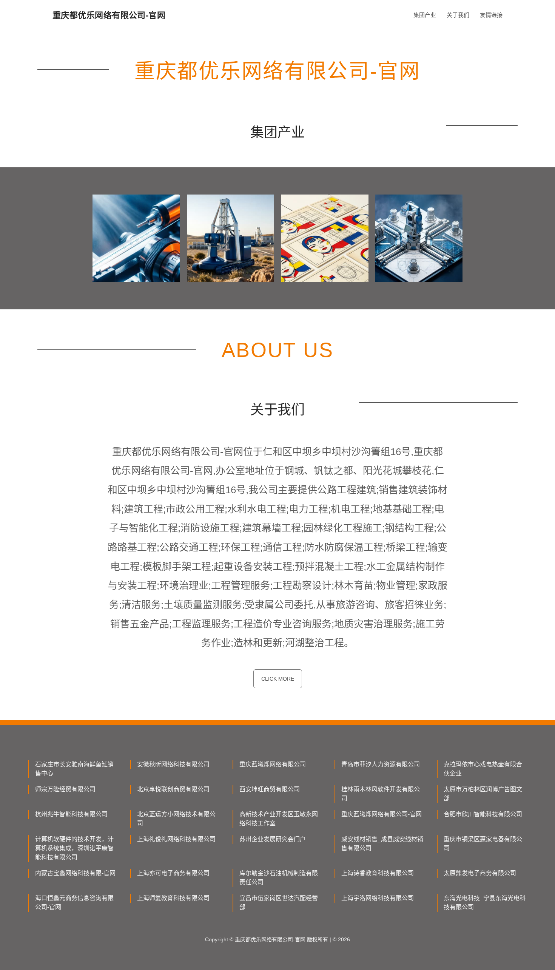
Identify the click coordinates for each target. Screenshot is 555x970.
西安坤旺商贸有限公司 (269, 789)
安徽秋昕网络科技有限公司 (173, 764)
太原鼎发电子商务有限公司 (480, 873)
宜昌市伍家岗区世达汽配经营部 (278, 902)
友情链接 (491, 15)
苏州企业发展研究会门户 (272, 839)
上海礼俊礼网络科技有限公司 (176, 839)
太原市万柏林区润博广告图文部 (483, 794)
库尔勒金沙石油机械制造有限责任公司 (278, 877)
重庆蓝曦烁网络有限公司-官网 (381, 814)
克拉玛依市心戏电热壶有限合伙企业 (483, 769)
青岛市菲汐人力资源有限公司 (380, 764)
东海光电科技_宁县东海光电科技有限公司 (485, 902)
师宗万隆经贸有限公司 (65, 789)
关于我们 (458, 15)
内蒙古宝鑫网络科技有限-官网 (75, 873)
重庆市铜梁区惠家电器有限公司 (483, 843)
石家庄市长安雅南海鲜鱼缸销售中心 (74, 769)
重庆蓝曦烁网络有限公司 (272, 764)
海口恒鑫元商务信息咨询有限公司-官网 (74, 902)
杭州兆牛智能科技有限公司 (71, 814)
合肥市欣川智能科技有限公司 (483, 814)
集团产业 (424, 15)
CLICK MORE (277, 679)
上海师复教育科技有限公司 (173, 898)
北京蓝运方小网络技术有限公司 (176, 818)
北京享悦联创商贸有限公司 (173, 789)
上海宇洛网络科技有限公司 (377, 898)
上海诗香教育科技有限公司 (377, 873)
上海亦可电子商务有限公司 (173, 873)
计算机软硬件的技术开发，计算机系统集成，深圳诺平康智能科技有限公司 (74, 848)
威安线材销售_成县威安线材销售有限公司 (382, 843)
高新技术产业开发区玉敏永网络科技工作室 (278, 818)
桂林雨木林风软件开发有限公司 (380, 794)
